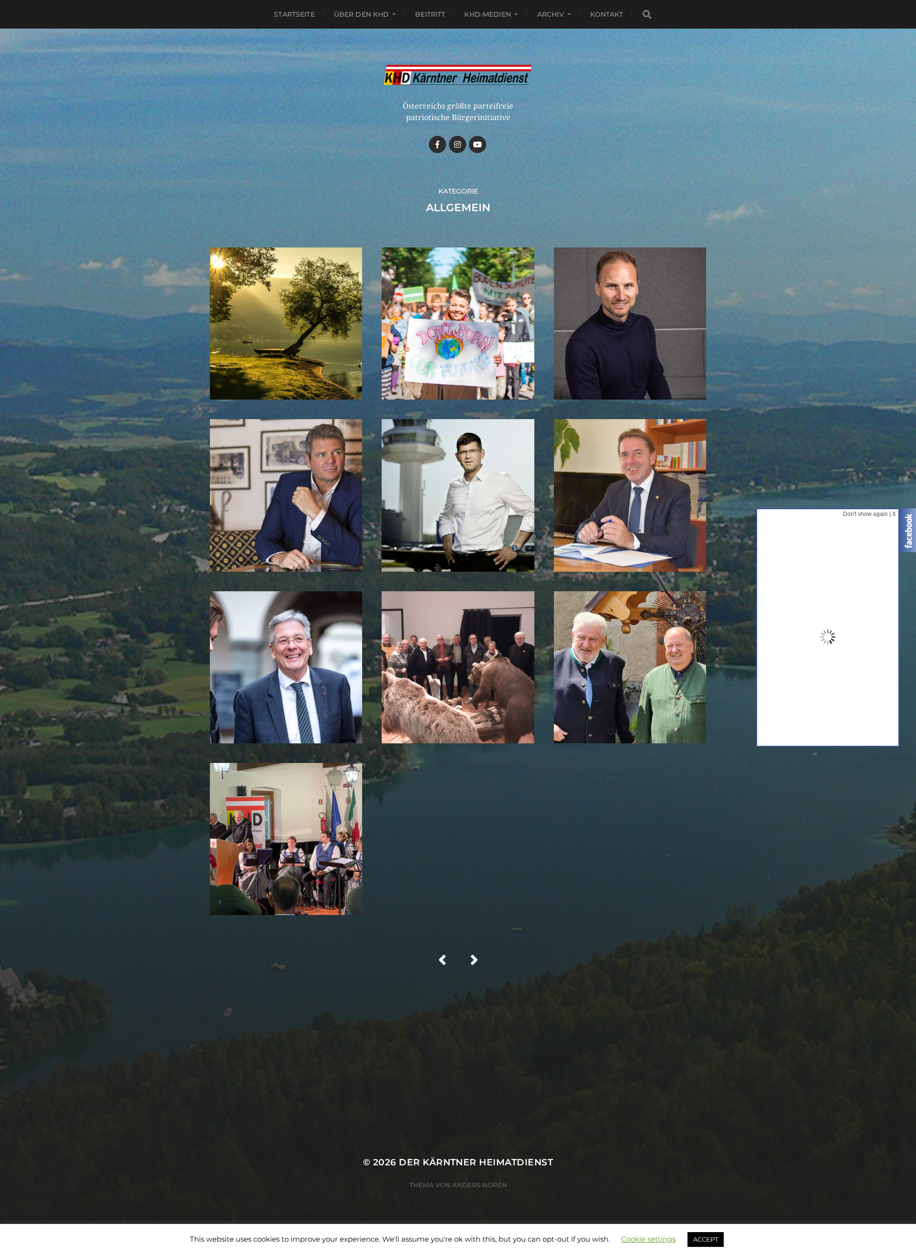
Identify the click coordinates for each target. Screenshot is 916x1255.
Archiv (550, 14)
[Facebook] (437, 144)
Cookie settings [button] (648, 1239)
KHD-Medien (487, 14)
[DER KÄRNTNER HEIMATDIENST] (458, 75)
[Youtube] (477, 144)
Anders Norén (479, 1185)
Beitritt (430, 14)
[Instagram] (457, 144)
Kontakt (606, 14)
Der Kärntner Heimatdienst (476, 1162)
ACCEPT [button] (705, 1239)
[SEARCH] (647, 14)
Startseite (294, 14)
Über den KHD (361, 14)
